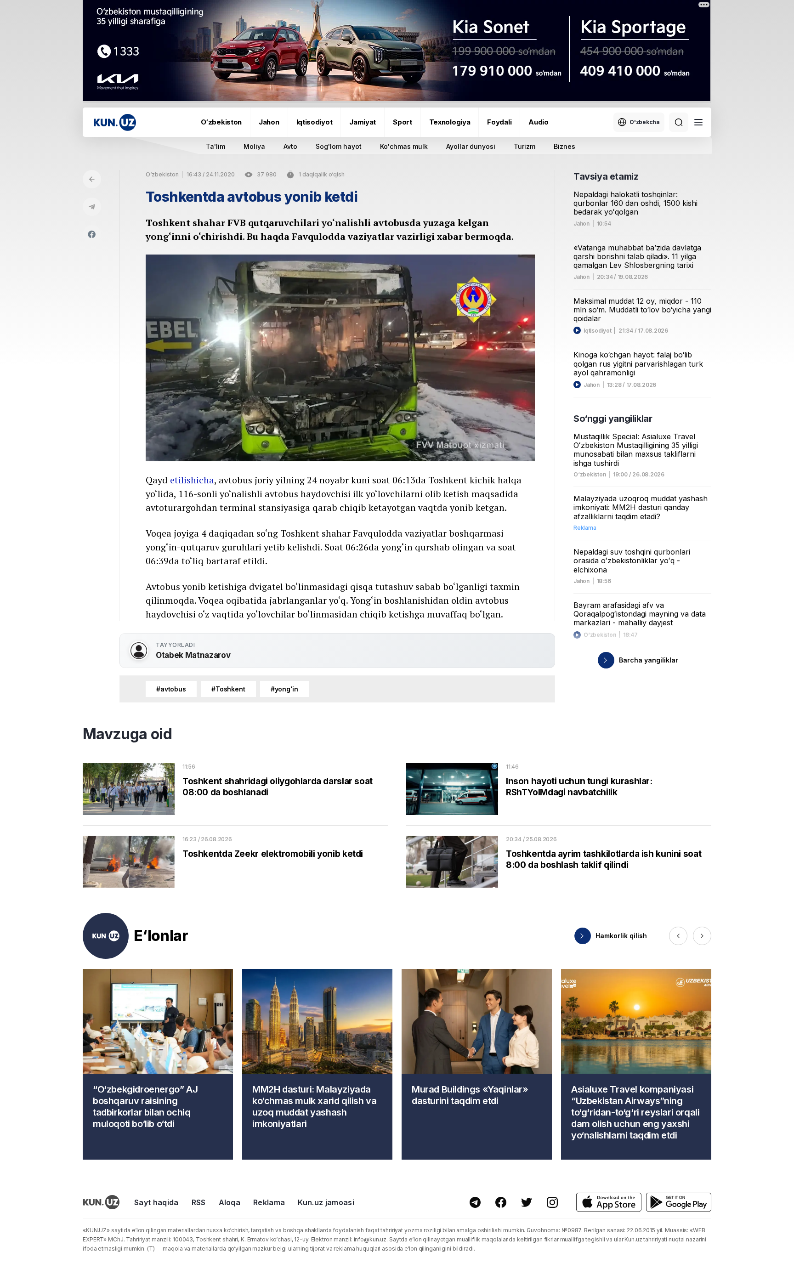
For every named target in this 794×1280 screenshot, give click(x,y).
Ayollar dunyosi (470, 146)
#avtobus (171, 689)
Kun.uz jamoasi (326, 1202)
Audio (538, 122)
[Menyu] (698, 122)
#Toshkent (228, 689)
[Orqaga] (92, 179)
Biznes (564, 146)
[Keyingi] (702, 936)
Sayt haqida (156, 1202)
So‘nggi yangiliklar (612, 418)
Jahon (269, 122)
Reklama (269, 1202)
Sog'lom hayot (339, 146)
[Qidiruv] (678, 122)
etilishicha (192, 480)
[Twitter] (526, 1202)
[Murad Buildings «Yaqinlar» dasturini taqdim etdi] (477, 1064)
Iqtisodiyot (314, 122)
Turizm (524, 146)
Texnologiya (450, 122)
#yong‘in (284, 689)
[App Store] (608, 1202)
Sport (402, 122)
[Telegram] (92, 207)
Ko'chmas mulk (404, 146)
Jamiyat (362, 122)
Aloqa (230, 1202)
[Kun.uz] (115, 122)
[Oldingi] (678, 936)
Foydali (499, 122)
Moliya (254, 146)
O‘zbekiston (221, 122)
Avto (290, 146)
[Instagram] (552, 1202)
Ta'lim (215, 146)
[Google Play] (678, 1202)
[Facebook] (92, 234)
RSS (199, 1202)
